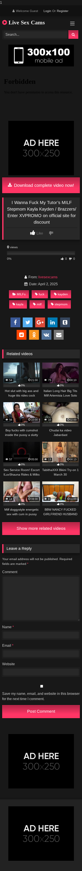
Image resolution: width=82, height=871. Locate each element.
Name (8, 627)
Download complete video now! (43, 185)
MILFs (21, 294)
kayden (63, 294)
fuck (41, 294)
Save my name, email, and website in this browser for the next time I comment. (41, 696)
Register (62, 11)
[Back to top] (68, 859)
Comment (9, 572)
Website (8, 664)
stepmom (61, 304)
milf (39, 304)
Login (47, 11)
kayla (19, 304)
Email (7, 645)
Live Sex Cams (26, 22)
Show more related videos (41, 528)
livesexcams (48, 277)
